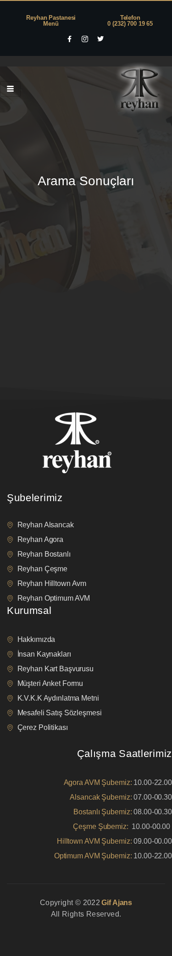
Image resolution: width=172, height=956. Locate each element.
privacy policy (24, 925)
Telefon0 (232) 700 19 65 (130, 20)
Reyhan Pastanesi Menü (51, 20)
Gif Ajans (116, 902)
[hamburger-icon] (10, 89)
